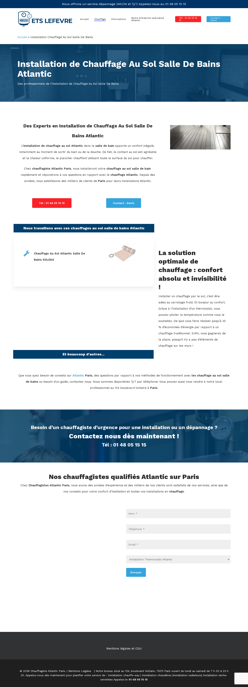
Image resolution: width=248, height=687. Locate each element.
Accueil (22, 37)
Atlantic (77, 375)
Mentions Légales (79, 670)
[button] (51, 203)
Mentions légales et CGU (124, 648)
